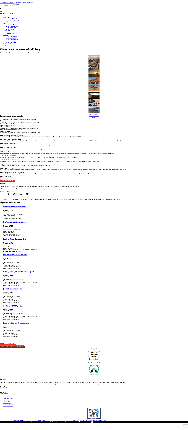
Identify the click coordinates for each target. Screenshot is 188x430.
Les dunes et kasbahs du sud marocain (16, 323)
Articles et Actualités (8, 406)
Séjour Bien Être (10, 33)
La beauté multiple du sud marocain (15, 255)
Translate (11, 343)
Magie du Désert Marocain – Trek (14, 239)
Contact (5, 45)
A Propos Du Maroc (7, 401)
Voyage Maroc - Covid (8, 404)
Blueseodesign (41, 420)
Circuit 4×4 (5, 23)
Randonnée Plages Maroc (12, 20)
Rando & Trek (6, 17)
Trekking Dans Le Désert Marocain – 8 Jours (18, 272)
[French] (4, 340)
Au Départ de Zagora (11, 41)
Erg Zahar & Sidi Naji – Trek (13, 306)
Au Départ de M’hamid (11, 42)
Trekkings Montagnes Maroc (13, 21)
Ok (92, 421)
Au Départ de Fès (10, 29)
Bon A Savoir (6, 400)
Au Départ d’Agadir (11, 38)
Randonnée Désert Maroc (89, 420)
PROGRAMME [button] (32, 119)
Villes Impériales (10, 32)
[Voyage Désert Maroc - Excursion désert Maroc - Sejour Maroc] (17, 2)
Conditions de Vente (19, 420)
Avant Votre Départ (8, 398)
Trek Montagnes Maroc (101, 420)
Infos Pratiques (7, 403)
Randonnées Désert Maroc (12, 19)
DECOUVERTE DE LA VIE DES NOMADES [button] (10, 119)
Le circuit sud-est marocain (12, 289)
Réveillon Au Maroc (8, 44)
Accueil (5, 16)
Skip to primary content (6, 11)
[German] (2, 340)
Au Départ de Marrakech (12, 24)
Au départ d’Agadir (11, 27)
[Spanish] (1, 340)
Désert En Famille (77, 420)
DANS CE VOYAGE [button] (24, 119)
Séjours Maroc (6, 30)
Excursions (5, 35)
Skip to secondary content (6, 13)
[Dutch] (6, 340)
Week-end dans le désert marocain (15, 222)
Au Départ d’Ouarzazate (12, 26)
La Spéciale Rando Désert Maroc (14, 206)
